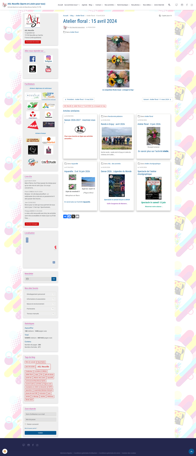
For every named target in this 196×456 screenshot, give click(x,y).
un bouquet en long (99, 106)
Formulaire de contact (32, 42)
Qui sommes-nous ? (71, 5)
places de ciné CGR (31, 393)
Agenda (84, 5)
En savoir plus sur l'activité (153, 152)
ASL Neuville (68, 106)
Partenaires (40, 309)
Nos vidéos (147, 5)
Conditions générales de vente (109, 453)
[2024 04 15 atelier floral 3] (118, 78)
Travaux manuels (40, 314)
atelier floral (77, 106)
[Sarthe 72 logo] (33, 106)
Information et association (40, 299)
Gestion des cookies (129, 453)
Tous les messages (32, 224)
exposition (29, 390)
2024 (36, 387)
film (41, 374)
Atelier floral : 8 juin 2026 (149, 124)
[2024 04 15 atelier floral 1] (118, 43)
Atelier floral (80, 16)
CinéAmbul (29, 371)
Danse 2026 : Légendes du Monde (116, 171)
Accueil (60, 5)
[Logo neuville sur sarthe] (33, 96)
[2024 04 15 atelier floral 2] (118, 61)
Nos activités (109, 5)
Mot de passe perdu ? (31, 428)
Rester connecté (32, 424)
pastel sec (29, 377)
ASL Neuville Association (77, 27)
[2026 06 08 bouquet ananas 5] (153, 136)
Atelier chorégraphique (152, 164)
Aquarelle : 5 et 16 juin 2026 (77, 171)
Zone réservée (159, 5)
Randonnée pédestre (115, 116)
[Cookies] (4, 451)
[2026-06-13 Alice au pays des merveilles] (153, 188)
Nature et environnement (40, 304)
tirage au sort (47, 384)
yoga (36, 374)
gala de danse (49, 374)
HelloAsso (50, 396)
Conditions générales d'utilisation (85, 453)
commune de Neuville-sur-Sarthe (35, 381)
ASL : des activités (114, 164)
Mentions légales (66, 453)
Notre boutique (122, 5)
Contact (99, 5)
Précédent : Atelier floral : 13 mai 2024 (80, 99)
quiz (49, 393)
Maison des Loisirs (39, 377)
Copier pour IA (167, 16)
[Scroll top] (191, 451)
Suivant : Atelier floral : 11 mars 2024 (156, 99)
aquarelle (50, 377)
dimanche (43, 387)
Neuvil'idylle (41, 362)
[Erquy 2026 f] (117, 138)
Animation (42, 393)
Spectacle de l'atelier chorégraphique (147, 172)
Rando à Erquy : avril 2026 (113, 124)
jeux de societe (30, 366)
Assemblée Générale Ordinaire (43, 390)
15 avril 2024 (87, 106)
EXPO (50, 387)
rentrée (28, 396)
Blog (90, 5)
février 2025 (29, 399)
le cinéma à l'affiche (41, 371)
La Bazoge (35, 396)
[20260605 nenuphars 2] (72, 187)
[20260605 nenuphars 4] (72, 179)
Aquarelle (74, 164)
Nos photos (135, 5)
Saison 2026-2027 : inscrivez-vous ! (79, 121)
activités (38, 384)
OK (54, 279)
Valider (40, 433)
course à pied (30, 384)
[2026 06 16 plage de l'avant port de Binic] (88, 182)
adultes (42, 396)
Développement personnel (40, 294)
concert (33, 362)
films (27, 362)
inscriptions (29, 387)
